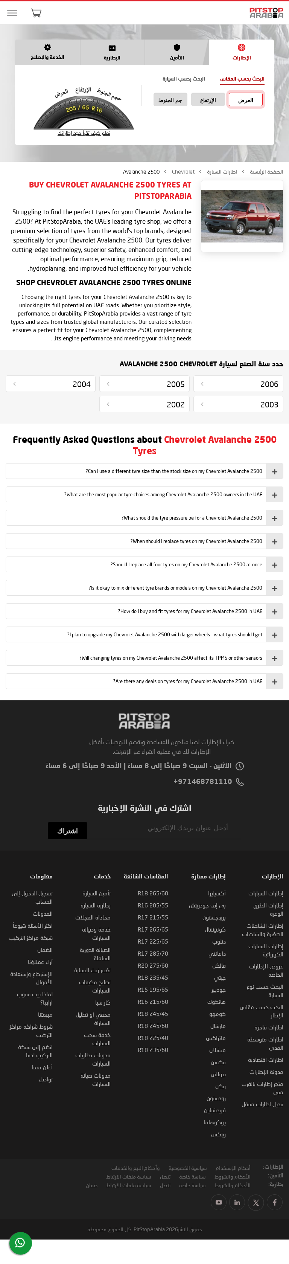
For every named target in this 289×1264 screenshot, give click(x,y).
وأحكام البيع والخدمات (135, 1168)
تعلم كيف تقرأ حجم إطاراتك (84, 133)
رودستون (216, 1098)
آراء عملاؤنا (40, 961)
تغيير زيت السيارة (92, 970)
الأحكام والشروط (232, 1176)
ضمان (91, 1185)
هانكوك (216, 1001)
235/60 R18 (153, 1049)
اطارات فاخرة (268, 1027)
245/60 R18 (153, 1025)
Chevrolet (183, 171)
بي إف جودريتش (207, 905)
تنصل (165, 1176)
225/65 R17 (153, 941)
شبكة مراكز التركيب (31, 937)
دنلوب (219, 941)
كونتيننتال (215, 929)
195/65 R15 (153, 989)
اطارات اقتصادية (265, 1059)
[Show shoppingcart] (36, 13)
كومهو (217, 1013)
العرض (245, 100)
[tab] (144, 471)
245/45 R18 (153, 1013)
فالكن (219, 965)
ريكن (220, 1086)
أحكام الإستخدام (233, 1168)
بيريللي (218, 1073)
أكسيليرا (217, 893)
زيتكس (218, 1134)
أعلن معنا (42, 1067)
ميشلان (217, 1049)
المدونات (43, 913)
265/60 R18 (153, 893)
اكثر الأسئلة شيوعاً (33, 925)
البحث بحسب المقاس (242, 79)
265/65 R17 (153, 929)
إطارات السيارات (265, 893)
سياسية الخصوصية (188, 1168)
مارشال (218, 1025)
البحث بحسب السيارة (184, 79)
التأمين (177, 58)
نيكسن (218, 1061)
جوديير (218, 989)
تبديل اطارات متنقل (262, 1104)
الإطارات (242, 58)
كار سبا (103, 1002)
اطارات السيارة (221, 171)
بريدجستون (214, 917)
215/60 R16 (153, 1001)
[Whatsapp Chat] (20, 1242)
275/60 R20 (153, 965)
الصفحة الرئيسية (266, 171)
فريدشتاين (215, 1110)
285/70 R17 (153, 953)
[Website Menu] (12, 13)
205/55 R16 (153, 905)
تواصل (46, 1079)
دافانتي (217, 953)
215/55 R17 (153, 917)
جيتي (220, 977)
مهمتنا (45, 1014)
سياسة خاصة (192, 1176)
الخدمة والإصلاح (47, 57)
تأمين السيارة (96, 893)
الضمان (45, 949)
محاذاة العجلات (93, 917)
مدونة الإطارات (266, 1071)
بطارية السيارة (96, 905)
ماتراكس (216, 1037)
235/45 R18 (153, 977)
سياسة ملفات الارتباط (128, 1176)
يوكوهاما (215, 1122)
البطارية (112, 58)
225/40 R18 (153, 1037)
